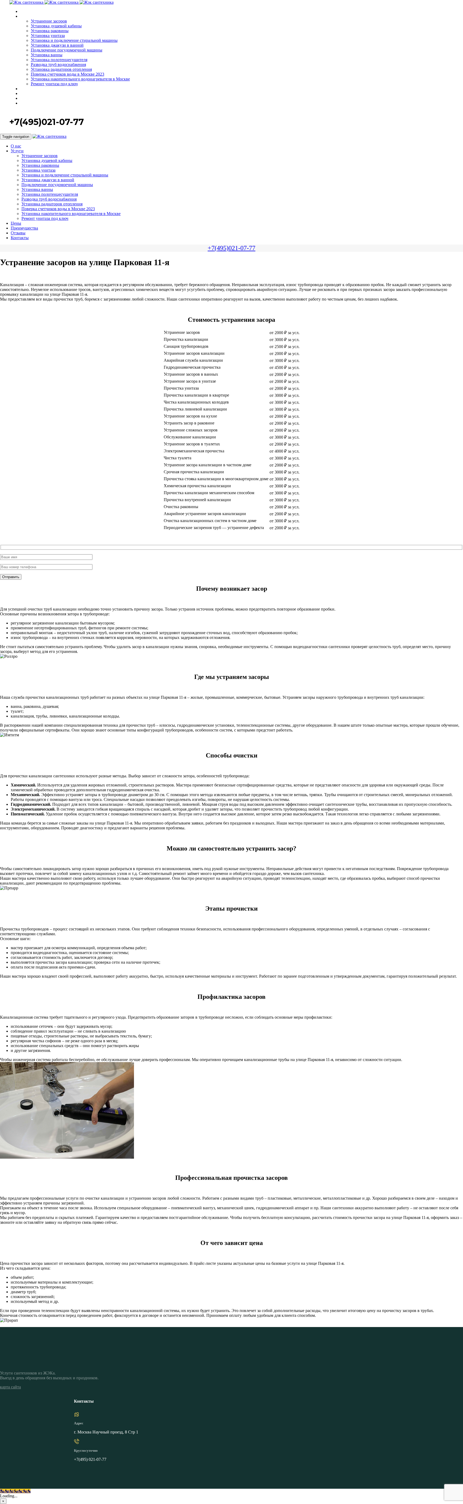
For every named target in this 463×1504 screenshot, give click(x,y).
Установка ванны (46, 55)
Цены (25, 89)
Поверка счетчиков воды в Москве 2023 (67, 74)
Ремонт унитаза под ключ (54, 84)
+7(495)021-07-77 (231, 248)
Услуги (26, 16)
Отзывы (27, 99)
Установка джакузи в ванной (57, 45)
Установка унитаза (48, 35)
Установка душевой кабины (56, 26)
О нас (25, 12)
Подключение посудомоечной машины (66, 50)
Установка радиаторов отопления (61, 69)
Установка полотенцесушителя (59, 59)
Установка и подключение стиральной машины (74, 40)
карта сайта (10, 1387)
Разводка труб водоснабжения (58, 64)
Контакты (28, 103)
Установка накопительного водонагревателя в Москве (80, 79)
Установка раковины (50, 30)
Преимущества (33, 94)
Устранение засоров (49, 21)
